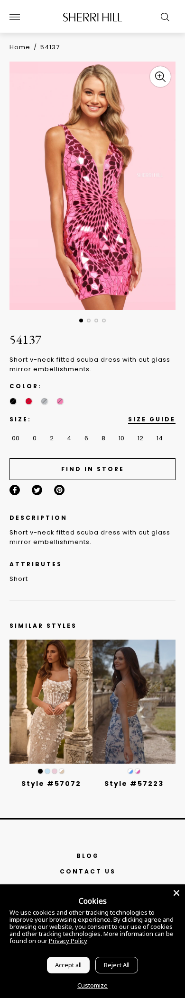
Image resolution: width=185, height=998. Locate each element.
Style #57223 (134, 783)
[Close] (176, 893)
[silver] (44, 401)
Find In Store (92, 469)
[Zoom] (160, 76)
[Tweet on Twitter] (37, 490)
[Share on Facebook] (14, 490)
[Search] (163, 17)
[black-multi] (13, 401)
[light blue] (47, 771)
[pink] (60, 401)
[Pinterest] (59, 490)
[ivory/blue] (130, 771)
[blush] (54, 771)
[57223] (134, 702)
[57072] (50, 702)
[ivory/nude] (62, 771)
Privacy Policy (68, 940)
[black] (40, 771)
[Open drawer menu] (14, 17)
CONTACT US (88, 871)
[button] (81, 320)
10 (121, 438)
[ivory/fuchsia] (137, 771)
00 (15, 438)
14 (160, 438)
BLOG (87, 856)
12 (140, 438)
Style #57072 (51, 783)
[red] (28, 401)
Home (19, 47)
